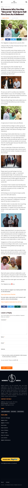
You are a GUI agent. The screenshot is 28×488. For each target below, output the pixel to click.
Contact (7, 482)
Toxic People (20, 411)
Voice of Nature (4, 430)
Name (3, 337)
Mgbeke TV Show (5, 422)
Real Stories (4, 425)
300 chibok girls (5, 411)
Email (3, 343)
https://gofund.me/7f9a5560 (8, 294)
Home (2, 6)
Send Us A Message (5, 417)
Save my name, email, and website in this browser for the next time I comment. (14, 356)
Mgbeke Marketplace (6, 440)
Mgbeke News (4, 420)
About (2, 482)
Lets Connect (4, 437)
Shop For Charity (5, 435)
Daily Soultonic (4, 427)
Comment (4, 319)
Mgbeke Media (5, 18)
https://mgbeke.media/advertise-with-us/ (11, 302)
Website (3, 349)
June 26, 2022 (15, 18)
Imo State (13, 411)
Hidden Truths (7, 6)
